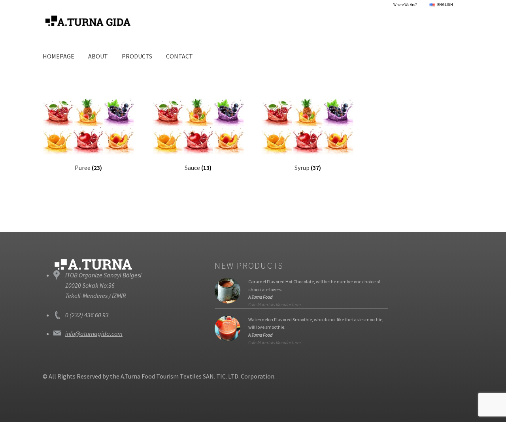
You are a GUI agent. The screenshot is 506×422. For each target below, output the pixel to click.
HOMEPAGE (58, 56)
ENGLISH (445, 4)
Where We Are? (405, 4)
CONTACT (179, 56)
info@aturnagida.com (94, 333)
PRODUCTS (137, 56)
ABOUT (98, 56)
